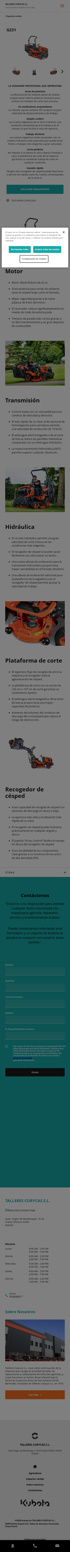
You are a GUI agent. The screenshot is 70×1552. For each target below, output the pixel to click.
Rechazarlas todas (19, 249)
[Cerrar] (63, 232)
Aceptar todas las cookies (47, 249)
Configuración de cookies (34, 258)
